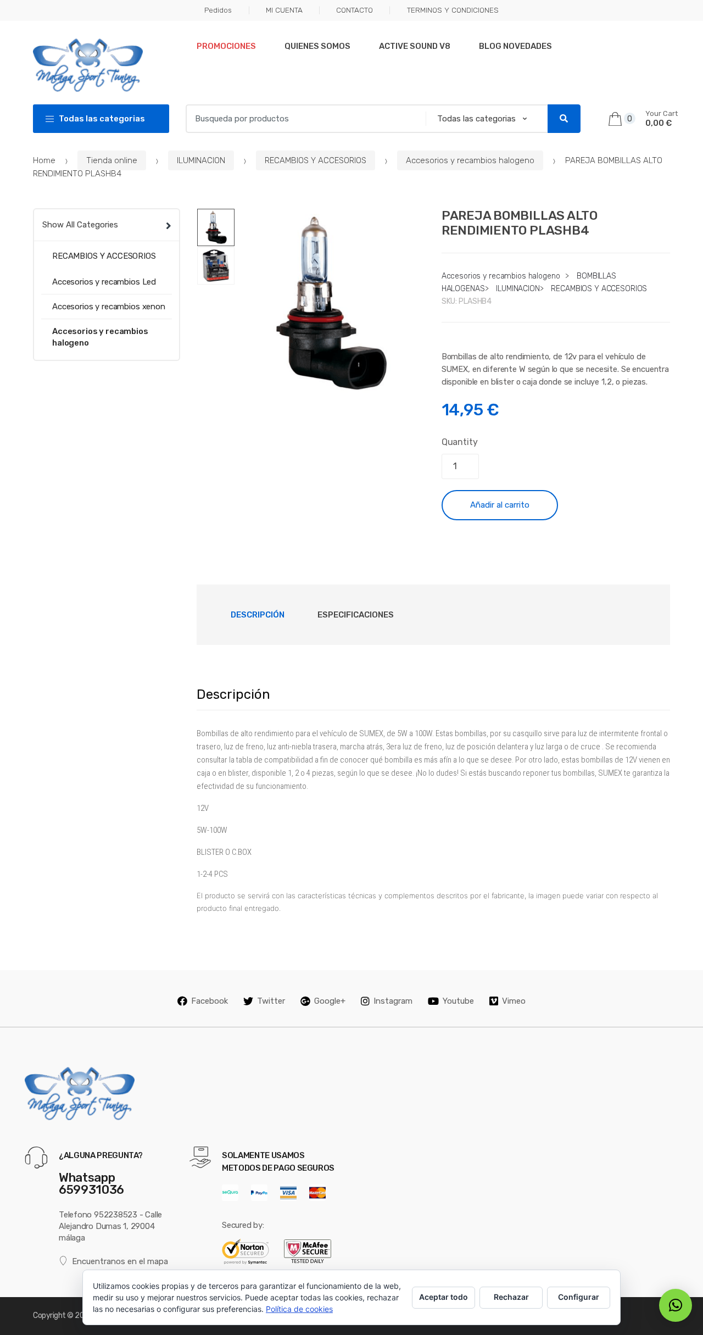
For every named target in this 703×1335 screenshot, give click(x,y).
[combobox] (303, 118)
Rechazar (511, 1296)
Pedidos (218, 9)
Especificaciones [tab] (355, 615)
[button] (411, 384)
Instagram (392, 1001)
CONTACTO (354, 9)
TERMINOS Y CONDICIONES (452, 9)
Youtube (458, 1001)
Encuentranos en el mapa (120, 1261)
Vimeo (514, 1001)
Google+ (329, 1001)
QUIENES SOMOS (317, 46)
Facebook (209, 1001)
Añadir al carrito (499, 505)
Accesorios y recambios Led (104, 282)
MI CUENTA (284, 9)
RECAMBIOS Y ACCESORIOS (315, 160)
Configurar (578, 1296)
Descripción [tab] (257, 615)
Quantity (460, 442)
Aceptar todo (443, 1296)
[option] (330, 303)
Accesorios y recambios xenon (108, 307)
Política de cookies (299, 1309)
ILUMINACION (201, 160)
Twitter (271, 1001)
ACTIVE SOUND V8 (414, 46)
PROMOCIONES (226, 46)
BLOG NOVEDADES (515, 46)
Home (44, 160)
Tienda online (111, 160)
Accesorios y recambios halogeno (470, 160)
